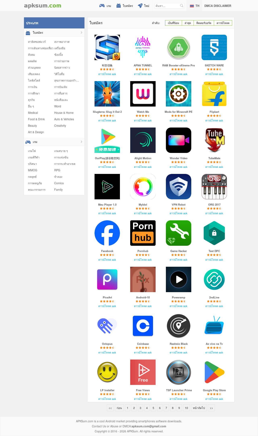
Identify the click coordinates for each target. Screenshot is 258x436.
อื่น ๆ (31, 106)
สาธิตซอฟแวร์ (37, 42)
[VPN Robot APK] (179, 186)
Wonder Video (178, 158)
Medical (33, 113)
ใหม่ (146, 6)
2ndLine (214, 297)
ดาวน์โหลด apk (107, 74)
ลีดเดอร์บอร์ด (203, 23)
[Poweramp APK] (179, 279)
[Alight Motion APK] (143, 140)
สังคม (31, 54)
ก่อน (119, 408)
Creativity (60, 125)
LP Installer (107, 390)
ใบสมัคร (128, 6)
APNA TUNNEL (143, 65)
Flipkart (214, 112)
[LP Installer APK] (107, 372)
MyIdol (143, 204)
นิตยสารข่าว (62, 67)
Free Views (143, 390)
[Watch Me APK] (143, 94)
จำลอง (58, 177)
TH (197, 6)
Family (58, 189)
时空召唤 (107, 65)
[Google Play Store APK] (214, 372)
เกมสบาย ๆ (61, 151)
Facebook (107, 251)
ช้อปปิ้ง (58, 54)
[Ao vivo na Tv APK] (214, 326)
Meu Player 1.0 (107, 204)
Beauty (32, 125)
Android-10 (143, 297)
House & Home (64, 113)
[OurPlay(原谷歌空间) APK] (107, 140)
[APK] (42, 5)
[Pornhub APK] (143, 233)
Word (57, 106)
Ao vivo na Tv (214, 344)
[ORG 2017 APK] (214, 186)
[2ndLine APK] (214, 279)
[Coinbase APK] (143, 326)
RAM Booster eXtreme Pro (178, 65)
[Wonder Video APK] (179, 140)
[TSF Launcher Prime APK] (179, 372)
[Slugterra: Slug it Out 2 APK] (107, 94)
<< (110, 408)
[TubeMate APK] (214, 140)
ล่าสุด (188, 23)
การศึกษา (34, 93)
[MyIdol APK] (143, 186)
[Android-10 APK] (143, 279)
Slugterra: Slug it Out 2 (107, 112)
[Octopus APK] (107, 326)
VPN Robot (178, 204)
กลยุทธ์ (32, 177)
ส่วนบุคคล (34, 67)
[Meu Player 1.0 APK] (107, 186)
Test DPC (214, 251)
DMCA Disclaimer (217, 6)
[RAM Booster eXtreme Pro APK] (179, 47)
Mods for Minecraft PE (178, 112)
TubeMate (214, 158)
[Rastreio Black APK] (179, 326)
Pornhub (142, 251)
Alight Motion (142, 158)
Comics (59, 183)
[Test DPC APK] (214, 233)
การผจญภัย (35, 183)
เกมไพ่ (32, 151)
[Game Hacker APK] (179, 233)
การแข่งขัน (61, 157)
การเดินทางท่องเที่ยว (40, 48)
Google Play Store (214, 390)
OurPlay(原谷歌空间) (107, 158)
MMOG (32, 170)
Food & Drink (36, 119)
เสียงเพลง (34, 74)
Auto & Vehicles (64, 119)
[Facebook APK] (107, 233)
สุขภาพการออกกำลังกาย (69, 80)
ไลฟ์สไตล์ (34, 80)
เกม (109, 6)
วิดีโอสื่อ (59, 74)
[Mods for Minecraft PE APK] (179, 94)
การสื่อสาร (61, 93)
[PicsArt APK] (107, 279)
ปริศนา (32, 164)
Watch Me (143, 112)
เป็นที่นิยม (173, 23)
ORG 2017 (214, 204)
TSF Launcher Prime (178, 390)
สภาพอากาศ (62, 42)
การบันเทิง (60, 87)
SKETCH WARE (214, 65)
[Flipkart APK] (214, 94)
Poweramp (178, 297)
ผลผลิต (32, 61)
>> (211, 408)
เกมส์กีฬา (34, 157)
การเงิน (32, 87)
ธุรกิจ (31, 100)
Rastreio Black (179, 344)
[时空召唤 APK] (107, 47)
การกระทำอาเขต (64, 164)
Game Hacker (178, 251)
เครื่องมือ (59, 48)
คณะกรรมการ (37, 189)
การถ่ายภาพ (61, 61)
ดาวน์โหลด (223, 23)
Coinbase (143, 344)
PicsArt (107, 297)
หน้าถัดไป (199, 408)
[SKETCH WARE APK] (214, 47)
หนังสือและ (61, 100)
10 (186, 408)
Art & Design (36, 132)
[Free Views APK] (143, 372)
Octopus (107, 344)
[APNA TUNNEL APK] (143, 47)
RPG (57, 170)
